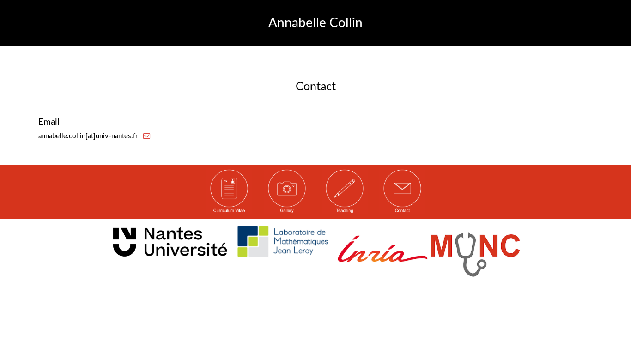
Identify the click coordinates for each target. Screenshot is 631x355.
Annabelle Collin (315, 23)
